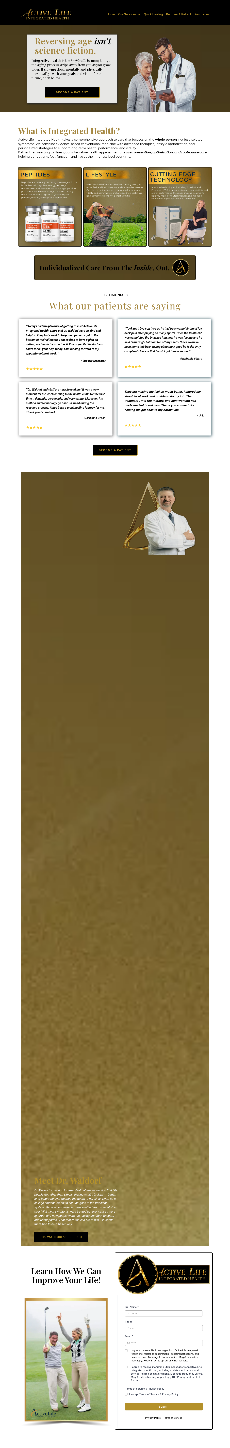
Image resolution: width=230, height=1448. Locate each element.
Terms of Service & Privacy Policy (144, 1388)
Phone (129, 1321)
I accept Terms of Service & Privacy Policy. (154, 1394)
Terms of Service (172, 1417)
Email (129, 1336)
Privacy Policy (153, 1417)
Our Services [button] (127, 14)
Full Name (132, 1307)
